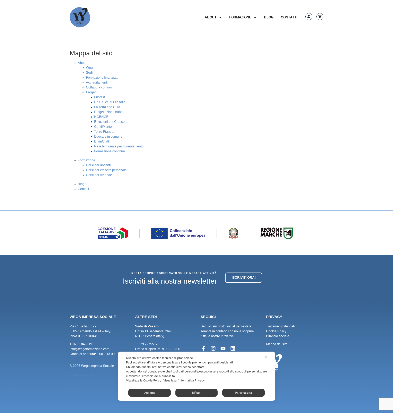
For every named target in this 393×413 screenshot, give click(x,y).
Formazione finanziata (102, 77)
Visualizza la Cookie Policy (143, 380)
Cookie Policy (276, 331)
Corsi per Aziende (99, 175)
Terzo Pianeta (104, 131)
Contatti (289, 17)
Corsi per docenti (98, 165)
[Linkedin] (232, 348)
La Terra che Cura (107, 107)
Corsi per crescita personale (106, 170)
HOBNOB (101, 117)
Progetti (91, 92)
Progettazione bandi (108, 112)
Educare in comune (108, 136)
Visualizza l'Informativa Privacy (184, 380)
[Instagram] (213, 348)
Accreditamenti (97, 82)
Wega (90, 67)
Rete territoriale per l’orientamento (118, 146)
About (211, 17)
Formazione (240, 17)
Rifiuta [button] (196, 392)
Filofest (99, 97)
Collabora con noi (99, 87)
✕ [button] (265, 357)
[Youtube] (223, 348)
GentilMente (103, 126)
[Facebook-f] (203, 348)
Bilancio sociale (277, 336)
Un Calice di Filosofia (109, 102)
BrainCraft (101, 141)
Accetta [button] (149, 392)
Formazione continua (109, 151)
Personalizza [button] (243, 392)
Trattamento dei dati (280, 326)
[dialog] (196, 376)
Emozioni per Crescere (111, 121)
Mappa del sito (276, 344)
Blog (268, 17)
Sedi (89, 72)
